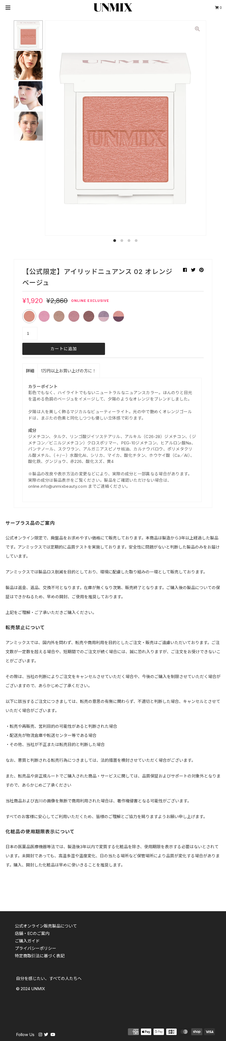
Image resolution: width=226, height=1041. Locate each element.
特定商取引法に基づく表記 (39, 955)
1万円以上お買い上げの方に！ (68, 370)
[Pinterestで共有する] (201, 270)
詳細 (30, 370)
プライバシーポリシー (35, 948)
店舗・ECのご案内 (32, 933)
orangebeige (29, 316)
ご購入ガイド (27, 941)
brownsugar (88, 316)
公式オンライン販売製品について (46, 926)
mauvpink (118, 316)
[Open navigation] (8, 7)
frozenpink (103, 316)
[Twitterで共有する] (193, 270)
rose (73, 316)
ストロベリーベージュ (44, 316)
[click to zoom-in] (197, 29)
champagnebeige (58, 316)
